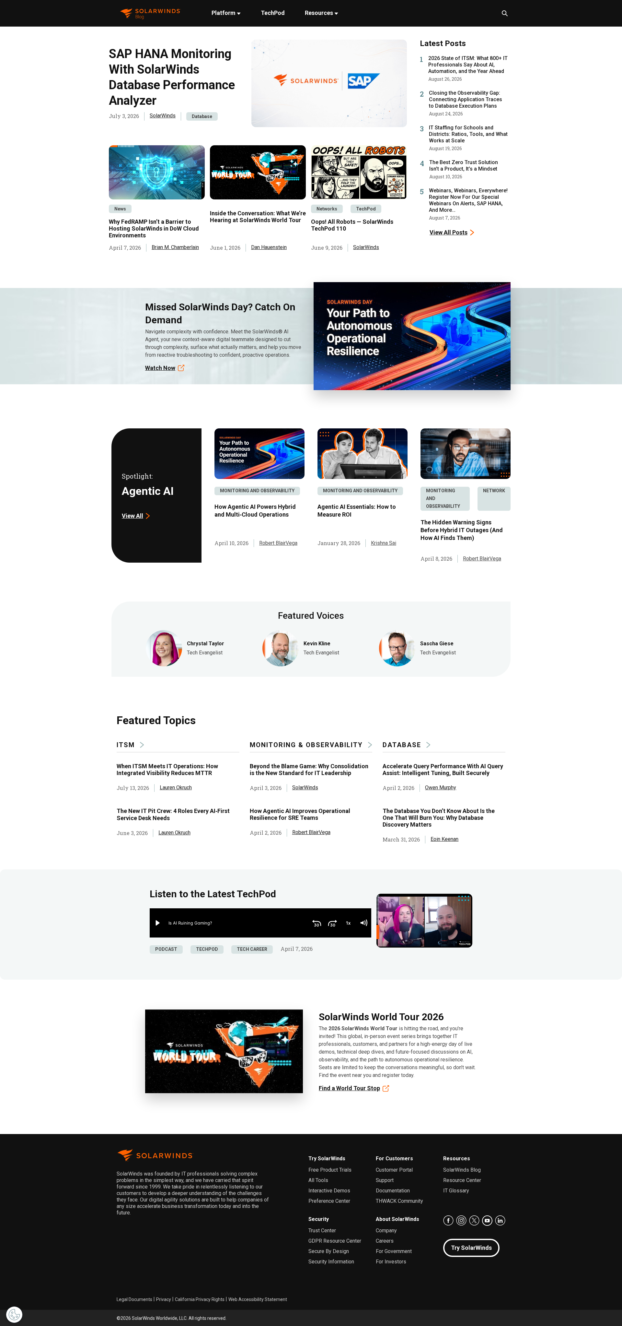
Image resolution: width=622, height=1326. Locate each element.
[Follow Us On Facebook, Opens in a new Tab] (448, 1220)
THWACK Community (399, 1201)
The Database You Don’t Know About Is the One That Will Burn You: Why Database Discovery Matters (439, 817)
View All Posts (448, 232)
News (120, 208)
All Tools (318, 1180)
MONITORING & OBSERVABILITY (306, 745)
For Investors (391, 1262)
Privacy (163, 1299)
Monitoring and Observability (257, 490)
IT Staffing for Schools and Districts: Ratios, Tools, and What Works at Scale (468, 134)
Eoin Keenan (444, 839)
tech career (252, 949)
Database (202, 116)
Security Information (331, 1262)
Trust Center (322, 1230)
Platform (224, 12)
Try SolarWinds (326, 1158)
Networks (327, 208)
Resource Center (462, 1180)
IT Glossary (456, 1191)
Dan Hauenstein (269, 247)
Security (318, 1219)
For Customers (394, 1158)
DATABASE (402, 745)
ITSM (126, 745)
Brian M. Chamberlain (175, 247)
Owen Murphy (440, 787)
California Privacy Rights (200, 1299)
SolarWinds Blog (462, 1170)
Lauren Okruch (176, 787)
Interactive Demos (329, 1191)
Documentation (393, 1191)
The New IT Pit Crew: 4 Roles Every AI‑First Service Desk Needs (173, 814)
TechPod (273, 12)
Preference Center (329, 1201)
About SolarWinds (397, 1219)
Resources (319, 12)
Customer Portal (394, 1170)
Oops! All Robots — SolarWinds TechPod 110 (352, 225)
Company (386, 1230)
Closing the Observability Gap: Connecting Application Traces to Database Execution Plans (465, 99)
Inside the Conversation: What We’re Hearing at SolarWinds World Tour (258, 216)
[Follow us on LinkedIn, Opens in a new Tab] (500, 1220)
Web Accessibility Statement (257, 1299)
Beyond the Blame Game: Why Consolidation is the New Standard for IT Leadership (309, 769)
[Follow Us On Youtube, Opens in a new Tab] (487, 1220)
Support (385, 1180)
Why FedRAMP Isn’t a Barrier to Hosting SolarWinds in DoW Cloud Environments (154, 228)
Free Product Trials (329, 1170)
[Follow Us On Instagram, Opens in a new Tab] (461, 1220)
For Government (394, 1251)
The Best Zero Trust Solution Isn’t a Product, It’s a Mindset (463, 165)
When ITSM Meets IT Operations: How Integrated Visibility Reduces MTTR (167, 769)
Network (494, 490)
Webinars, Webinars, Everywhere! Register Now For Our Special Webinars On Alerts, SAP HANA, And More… (468, 200)
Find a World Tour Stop (349, 1088)
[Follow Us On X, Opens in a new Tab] (474, 1220)
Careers (385, 1241)
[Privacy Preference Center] (14, 1315)
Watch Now (160, 367)
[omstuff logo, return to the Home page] (150, 13)
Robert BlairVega (278, 543)
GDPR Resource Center (334, 1241)
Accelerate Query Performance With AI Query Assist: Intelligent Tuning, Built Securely (443, 769)
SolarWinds (163, 116)
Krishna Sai (383, 543)
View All (132, 515)
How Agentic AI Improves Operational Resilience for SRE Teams (300, 814)
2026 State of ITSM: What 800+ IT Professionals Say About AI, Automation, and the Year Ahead (468, 64)
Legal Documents (134, 1299)
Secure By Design (328, 1251)
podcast (166, 949)
